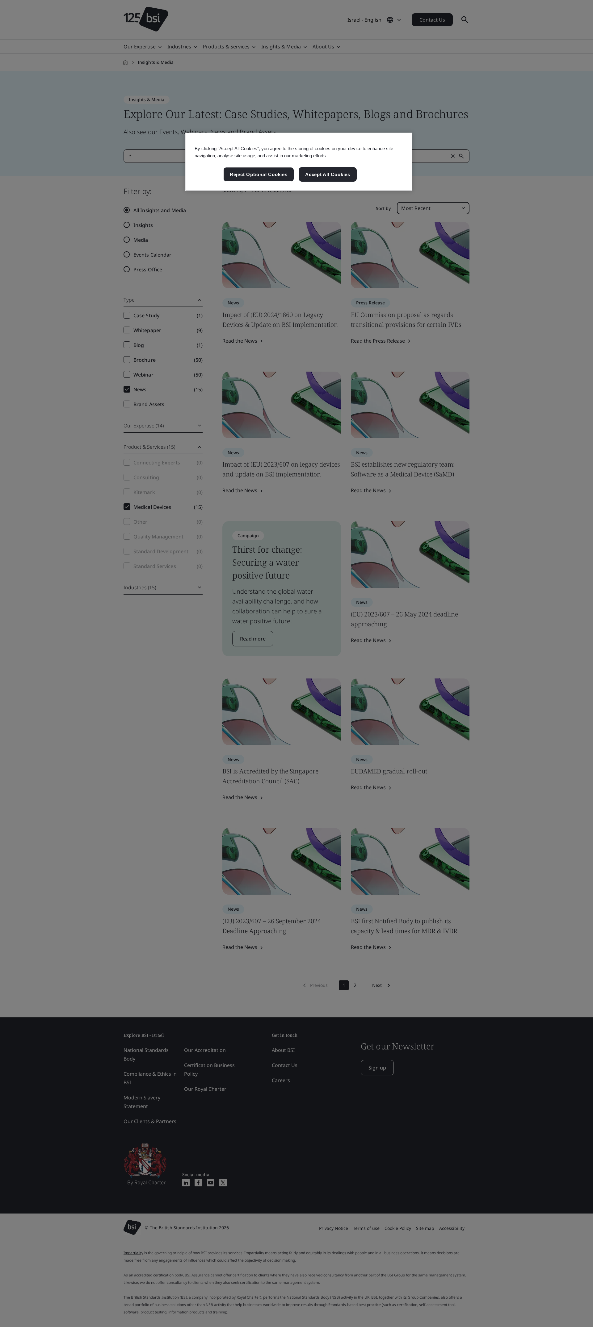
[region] (298, 162)
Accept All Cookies (327, 174)
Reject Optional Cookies (259, 174)
